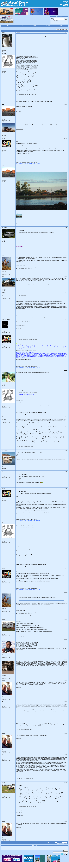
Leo (2, 416)
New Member (65, 22)
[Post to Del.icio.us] (67, 853)
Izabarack (3, 292)
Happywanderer (4, 227)
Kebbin (3, 121)
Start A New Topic (60, 29)
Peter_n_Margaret (4, 450)
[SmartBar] (6, 11)
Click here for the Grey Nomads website (7, 27)
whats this (59, 843)
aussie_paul (3, 782)
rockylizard (3, 138)
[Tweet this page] (62, 853)
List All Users (21, 25)
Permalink (65, 32)
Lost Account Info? (64, 23)
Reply (66, 29)
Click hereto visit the (64, 3)
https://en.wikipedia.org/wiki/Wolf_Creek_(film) (23, 359)
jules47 (3, 104)
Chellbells (3, 32)
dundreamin (3, 659)
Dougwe (3, 255)
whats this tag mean (64, 843)
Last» (51, 842)
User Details (48, 25)
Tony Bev (3, 619)
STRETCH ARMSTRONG (6, 319)
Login (66, 19)
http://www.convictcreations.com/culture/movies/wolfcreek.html (26, 350)
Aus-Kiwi (3, 680)
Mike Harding (4, 53)
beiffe (3, 276)
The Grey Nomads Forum (19, 27)
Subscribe (65, 850)
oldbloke (3, 639)
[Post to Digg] (64, 853)
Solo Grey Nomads (28, 27)
